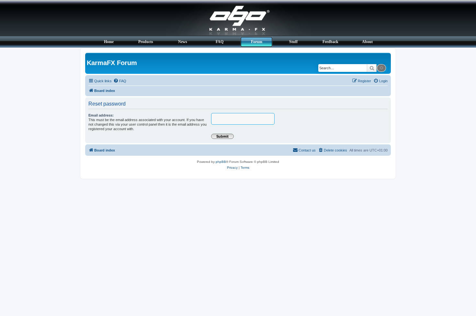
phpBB (221, 162)
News (182, 42)
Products (145, 42)
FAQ (219, 42)
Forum (256, 42)
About (367, 42)
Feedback (330, 42)
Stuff (293, 42)
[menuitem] (119, 81)
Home (109, 42)
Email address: (101, 115)
